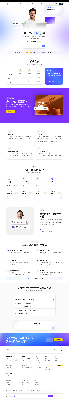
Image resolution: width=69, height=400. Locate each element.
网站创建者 (34, 3)
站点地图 (38, 390)
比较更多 (22, 384)
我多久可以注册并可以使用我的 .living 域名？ (24, 313)
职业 (56, 365)
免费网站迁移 (47, 369)
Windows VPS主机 (9, 367)
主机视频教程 (37, 384)
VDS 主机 (8, 363)
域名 (22, 358)
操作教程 (36, 382)
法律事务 (32, 390)
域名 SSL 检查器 (24, 365)
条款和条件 (21, 390)
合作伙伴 (46, 365)
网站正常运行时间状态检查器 (27, 367)
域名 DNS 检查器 (25, 363)
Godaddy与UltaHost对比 (25, 380)
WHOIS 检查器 (24, 362)
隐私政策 (27, 390)
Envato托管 (8, 384)
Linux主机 (37, 360)
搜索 (44, 45)
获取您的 (10, 111)
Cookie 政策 (45, 396)
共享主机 (7, 358)
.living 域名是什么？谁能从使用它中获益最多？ (24, 299)
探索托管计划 (51, 81)
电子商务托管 (8, 378)
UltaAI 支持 (51, 231)
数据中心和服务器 (48, 360)
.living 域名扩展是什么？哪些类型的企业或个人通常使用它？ (27, 296)
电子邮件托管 (8, 380)
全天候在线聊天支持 (45, 229)
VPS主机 (7, 362)
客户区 (60, 3)
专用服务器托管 (9, 365)
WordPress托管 (8, 360)
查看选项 (13, 197)
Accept (50, 396)
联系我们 (49, 339)
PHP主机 (37, 358)
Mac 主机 (7, 369)
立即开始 (58, 339)
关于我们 (7, 390)
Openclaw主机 (38, 367)
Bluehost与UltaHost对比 (25, 375)
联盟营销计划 (47, 358)
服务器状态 (47, 367)
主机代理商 (8, 375)
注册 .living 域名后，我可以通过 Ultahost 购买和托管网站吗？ (27, 310)
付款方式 (46, 362)
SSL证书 (23, 360)
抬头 (27, 197)
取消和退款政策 (14, 390)
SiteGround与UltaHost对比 (25, 382)
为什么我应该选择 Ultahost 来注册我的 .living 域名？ (25, 303)
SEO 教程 (36, 380)
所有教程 (36, 375)
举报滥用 (56, 360)
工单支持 (43, 231)
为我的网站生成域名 (35, 278)
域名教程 (36, 378)
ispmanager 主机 (38, 365)
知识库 (54, 229)
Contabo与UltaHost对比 (25, 378)
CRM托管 (7, 382)
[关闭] (54, 396)
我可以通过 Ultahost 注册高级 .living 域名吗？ (24, 306)
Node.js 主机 (38, 362)
